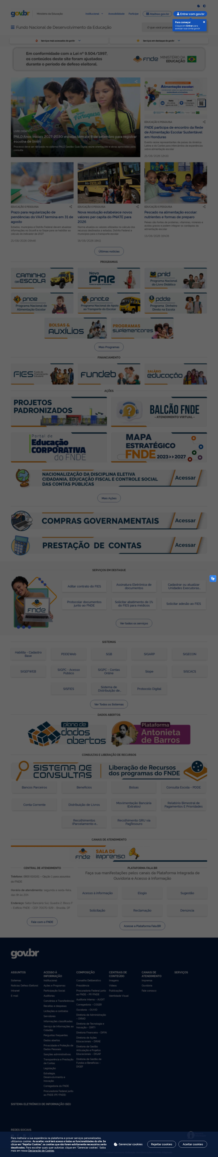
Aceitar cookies (193, 1144)
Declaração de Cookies (41, 1150)
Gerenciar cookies (131, 1144)
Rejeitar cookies (161, 1144)
